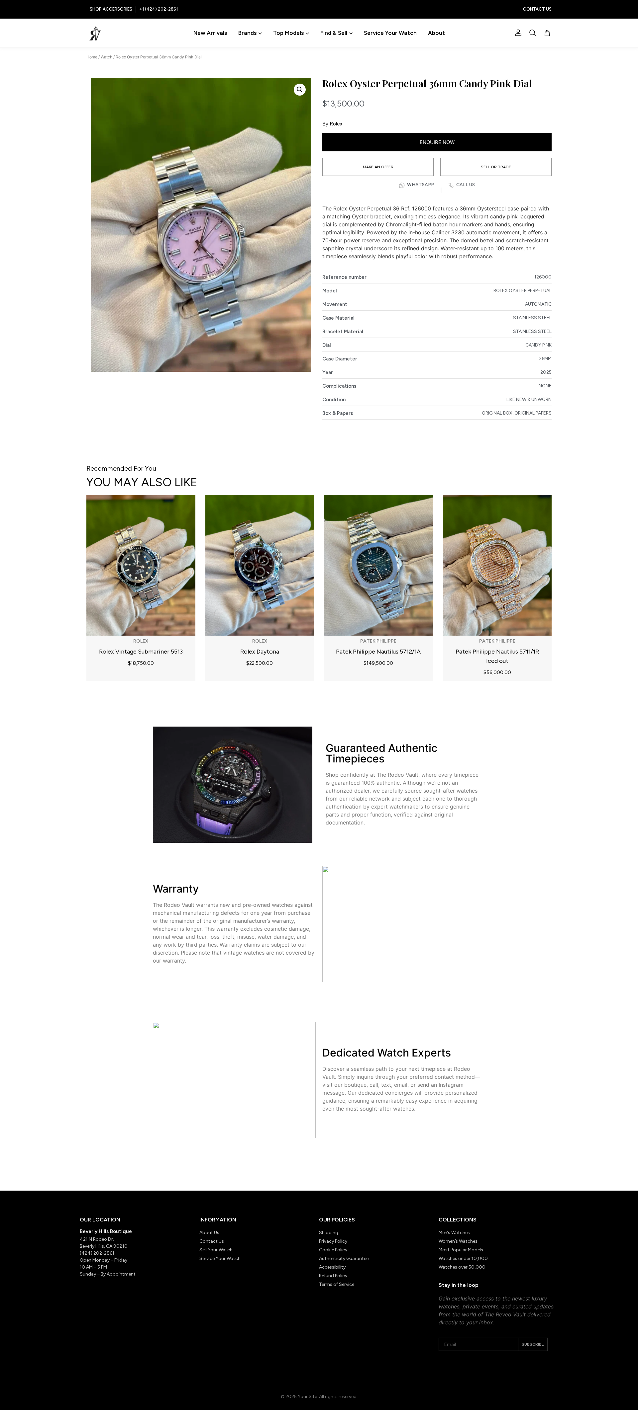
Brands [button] (247, 33)
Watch (106, 56)
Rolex (336, 124)
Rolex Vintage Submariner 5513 (141, 651)
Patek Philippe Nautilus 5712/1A (378, 651)
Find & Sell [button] (333, 33)
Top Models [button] (288, 33)
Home (91, 56)
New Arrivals (210, 33)
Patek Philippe (378, 641)
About (436, 33)
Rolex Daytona (259, 651)
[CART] (547, 33)
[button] (532, 33)
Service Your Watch (390, 33)
